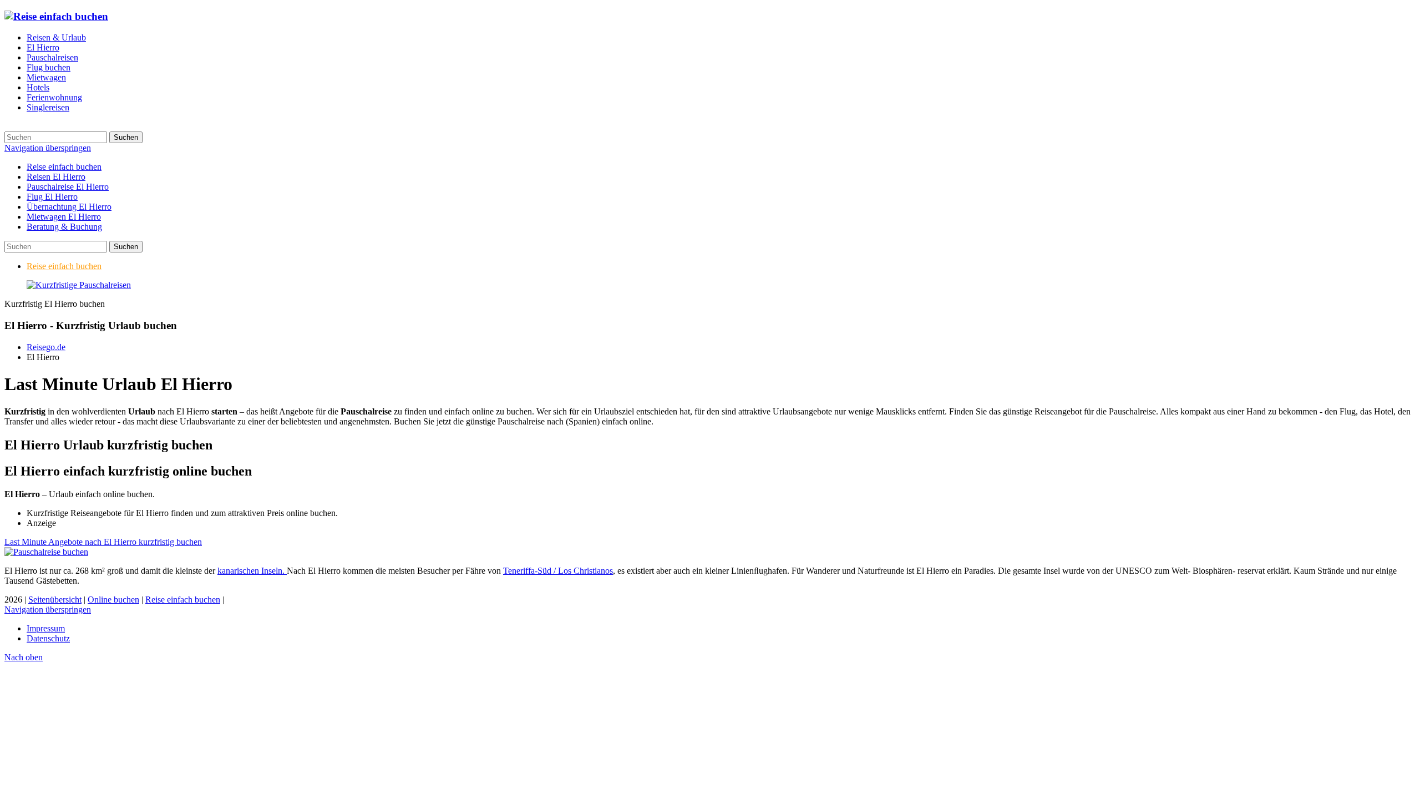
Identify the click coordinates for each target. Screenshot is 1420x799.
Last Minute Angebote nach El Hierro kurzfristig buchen (103, 542)
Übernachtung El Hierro (69, 206)
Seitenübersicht (55, 599)
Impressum (46, 628)
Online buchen (113, 599)
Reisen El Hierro (56, 176)
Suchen (126, 137)
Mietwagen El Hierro (64, 216)
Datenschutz (48, 638)
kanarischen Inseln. (252, 570)
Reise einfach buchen (64, 166)
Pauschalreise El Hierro (68, 186)
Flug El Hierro (52, 196)
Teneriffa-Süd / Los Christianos (558, 570)
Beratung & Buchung (64, 226)
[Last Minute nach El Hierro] (79, 285)
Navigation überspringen (47, 148)
